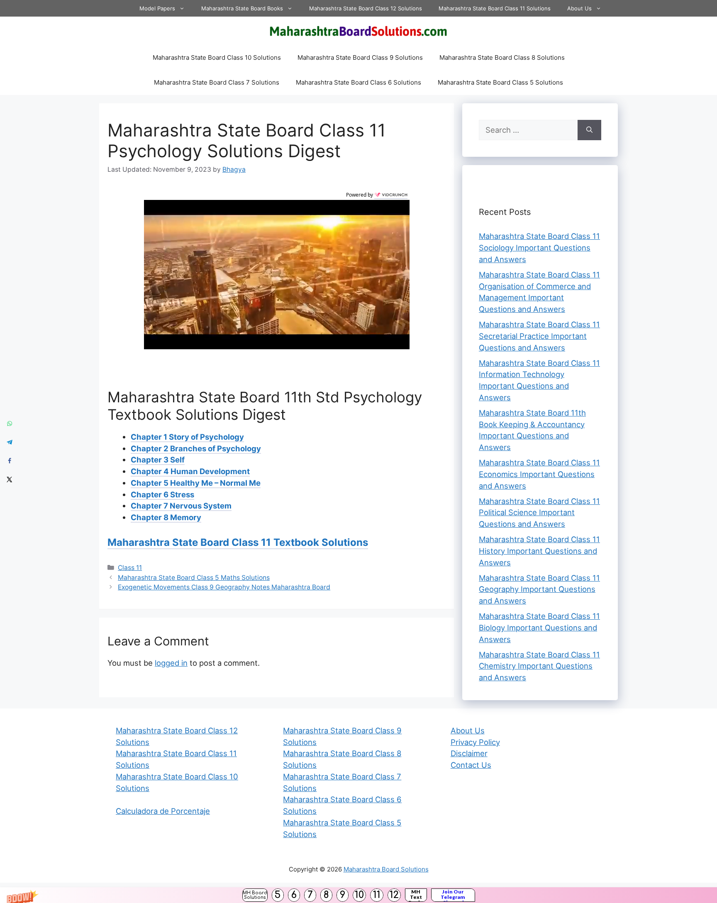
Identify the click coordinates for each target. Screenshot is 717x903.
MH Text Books (416, 895)
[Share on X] (9, 479)
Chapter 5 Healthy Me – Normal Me (196, 482)
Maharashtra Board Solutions (386, 869)
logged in (171, 662)
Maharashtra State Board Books (242, 8)
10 (359, 895)
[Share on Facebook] (9, 461)
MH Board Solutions (255, 895)
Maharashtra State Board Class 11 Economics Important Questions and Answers (539, 474)
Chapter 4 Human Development (190, 471)
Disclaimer (469, 753)
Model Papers (157, 8)
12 (394, 895)
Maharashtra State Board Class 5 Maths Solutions (194, 578)
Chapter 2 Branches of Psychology (196, 448)
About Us (579, 8)
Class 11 (130, 568)
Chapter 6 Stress (162, 494)
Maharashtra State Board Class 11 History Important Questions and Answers (539, 551)
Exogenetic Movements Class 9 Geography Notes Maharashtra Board (224, 587)
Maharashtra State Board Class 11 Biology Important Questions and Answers (539, 627)
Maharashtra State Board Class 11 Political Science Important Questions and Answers (539, 513)
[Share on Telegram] (9, 442)
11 (376, 895)
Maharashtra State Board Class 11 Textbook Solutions (237, 542)
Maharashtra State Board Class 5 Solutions (500, 82)
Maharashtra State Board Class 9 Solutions (360, 57)
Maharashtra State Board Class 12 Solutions (365, 8)
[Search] (589, 130)
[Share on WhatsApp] (9, 423)
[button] (358, 895)
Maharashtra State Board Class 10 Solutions (217, 57)
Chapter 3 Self (158, 459)
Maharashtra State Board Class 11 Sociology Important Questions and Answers (539, 247)
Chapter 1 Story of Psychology (187, 436)
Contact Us (471, 764)
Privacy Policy (475, 742)
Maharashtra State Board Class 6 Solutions (358, 82)
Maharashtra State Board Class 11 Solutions (495, 8)
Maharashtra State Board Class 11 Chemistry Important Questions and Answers (539, 666)
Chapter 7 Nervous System (181, 505)
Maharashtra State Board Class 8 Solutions (502, 57)
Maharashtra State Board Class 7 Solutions (216, 82)
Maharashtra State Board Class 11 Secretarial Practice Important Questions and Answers (539, 336)
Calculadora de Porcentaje (163, 810)
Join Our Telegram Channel (453, 895)
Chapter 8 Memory (166, 517)
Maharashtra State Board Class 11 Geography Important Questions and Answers (539, 589)
